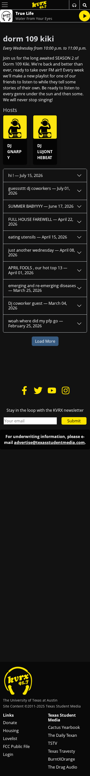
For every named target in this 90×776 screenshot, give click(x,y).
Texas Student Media (62, 717)
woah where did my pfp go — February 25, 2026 (35, 323)
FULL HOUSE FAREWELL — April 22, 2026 (40, 222)
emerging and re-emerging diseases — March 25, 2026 (42, 288)
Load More (45, 341)
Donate (10, 722)
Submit (74, 421)
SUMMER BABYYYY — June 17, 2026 (41, 206)
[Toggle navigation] (5, 4)
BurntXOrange (61, 759)
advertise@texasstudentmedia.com (49, 442)
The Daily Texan (62, 735)
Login (8, 754)
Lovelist (10, 738)
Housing (11, 730)
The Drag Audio (62, 767)
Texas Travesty (61, 751)
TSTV (52, 743)
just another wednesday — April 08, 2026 (41, 252)
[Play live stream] (84, 15)
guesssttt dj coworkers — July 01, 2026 (39, 191)
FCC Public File (16, 746)
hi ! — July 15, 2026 (25, 175)
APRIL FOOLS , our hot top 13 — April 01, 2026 (37, 270)
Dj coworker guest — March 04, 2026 (37, 306)
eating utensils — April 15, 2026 (37, 237)
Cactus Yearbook (64, 727)
